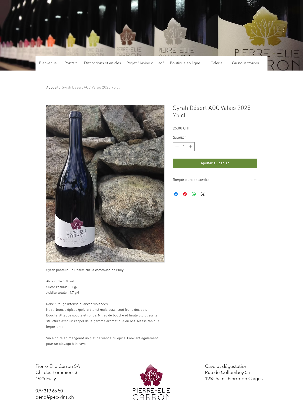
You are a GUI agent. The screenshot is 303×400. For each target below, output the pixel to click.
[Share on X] (203, 194)
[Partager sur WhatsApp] (194, 194)
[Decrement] (176, 146)
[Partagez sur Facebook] (176, 194)
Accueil (52, 87)
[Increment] (191, 146)
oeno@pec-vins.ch (55, 397)
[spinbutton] (183, 146)
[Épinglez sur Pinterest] (185, 194)
